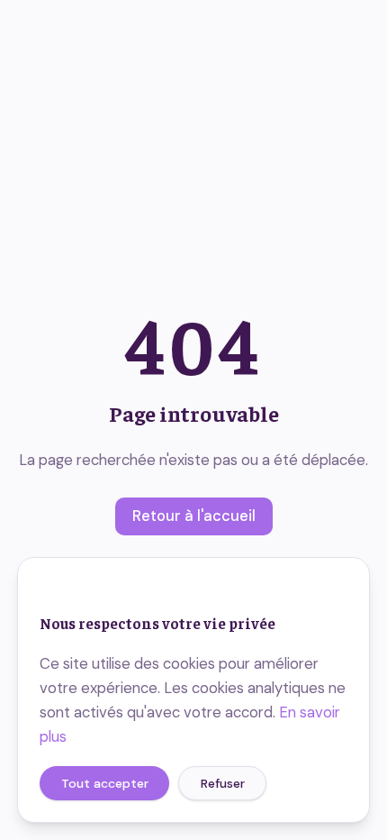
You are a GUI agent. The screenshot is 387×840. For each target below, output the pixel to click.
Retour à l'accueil (194, 516)
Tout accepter (104, 783)
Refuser (223, 783)
